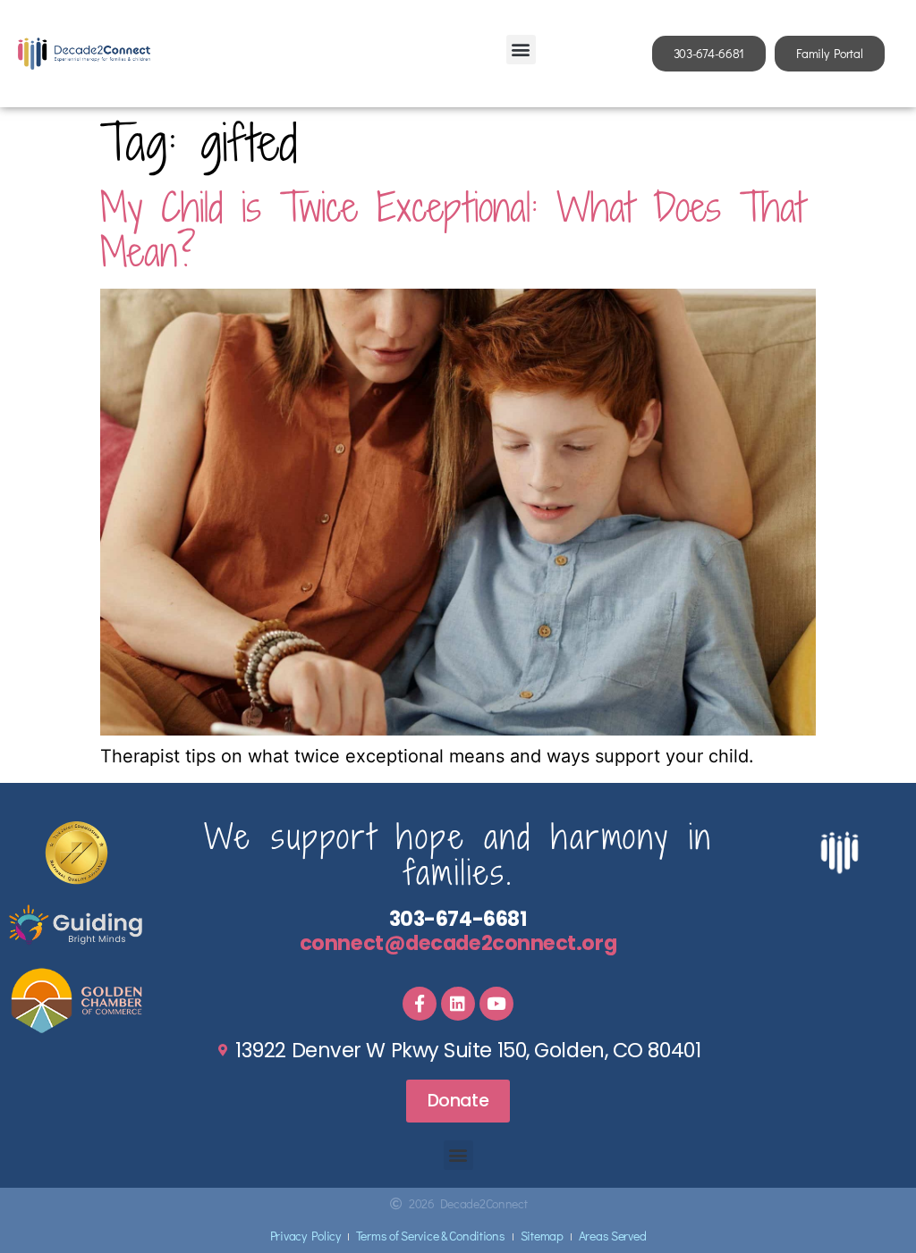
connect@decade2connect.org (458, 943)
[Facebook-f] (420, 1004)
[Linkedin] (458, 1004)
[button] (521, 49)
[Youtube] (496, 1004)
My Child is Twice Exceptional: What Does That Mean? (452, 229)
